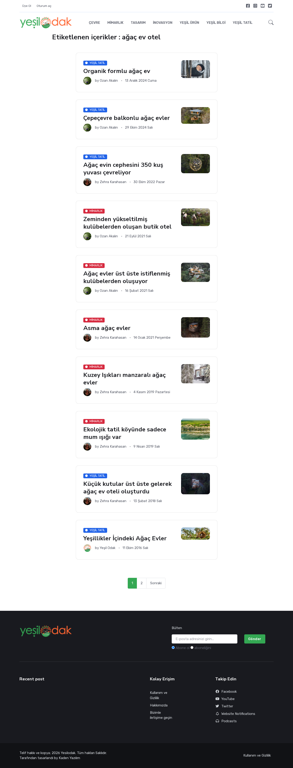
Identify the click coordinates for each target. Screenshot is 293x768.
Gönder (254, 639)
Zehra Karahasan (113, 182)
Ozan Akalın (109, 80)
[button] (270, 22)
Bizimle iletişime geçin (161, 715)
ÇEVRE (94, 23)
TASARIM (138, 23)
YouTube (228, 699)
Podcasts (229, 721)
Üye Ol (26, 6)
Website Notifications (238, 714)
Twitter (227, 706)
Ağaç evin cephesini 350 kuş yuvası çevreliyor (123, 168)
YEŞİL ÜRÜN (189, 23)
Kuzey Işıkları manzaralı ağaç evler (124, 379)
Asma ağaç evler (106, 328)
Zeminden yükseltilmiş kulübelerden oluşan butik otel (127, 223)
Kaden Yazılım (69, 758)
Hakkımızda (159, 705)
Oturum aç (44, 6)
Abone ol (183, 648)
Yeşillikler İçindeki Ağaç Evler (125, 538)
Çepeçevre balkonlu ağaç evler (126, 118)
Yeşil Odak (107, 548)
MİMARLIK (115, 23)
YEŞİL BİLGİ (215, 23)
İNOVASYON (162, 23)
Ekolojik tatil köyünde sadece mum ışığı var (124, 433)
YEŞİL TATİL (242, 23)
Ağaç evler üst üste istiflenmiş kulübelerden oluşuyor (126, 277)
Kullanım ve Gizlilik (158, 695)
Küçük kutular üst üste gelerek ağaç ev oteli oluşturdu (127, 487)
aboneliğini (202, 648)
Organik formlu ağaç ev (116, 71)
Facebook (229, 692)
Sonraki (156, 583)
